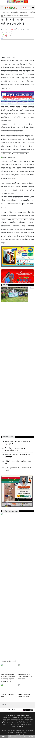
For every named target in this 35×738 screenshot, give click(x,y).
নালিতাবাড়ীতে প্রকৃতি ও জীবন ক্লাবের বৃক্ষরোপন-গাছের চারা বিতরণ (13, 430)
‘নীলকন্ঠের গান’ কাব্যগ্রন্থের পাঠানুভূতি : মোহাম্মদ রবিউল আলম (16, 449)
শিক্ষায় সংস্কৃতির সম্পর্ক (9, 661)
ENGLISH (5, 12)
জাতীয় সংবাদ (8, 16)
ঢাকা (13, 16)
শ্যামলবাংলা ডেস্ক (6, 29)
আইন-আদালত (23, 12)
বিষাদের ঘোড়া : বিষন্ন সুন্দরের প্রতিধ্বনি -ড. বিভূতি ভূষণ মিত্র (17, 443)
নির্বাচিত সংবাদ (19, 16)
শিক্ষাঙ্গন (26, 16)
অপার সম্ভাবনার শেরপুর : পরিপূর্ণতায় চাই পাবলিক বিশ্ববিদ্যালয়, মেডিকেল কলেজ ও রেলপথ (8, 677)
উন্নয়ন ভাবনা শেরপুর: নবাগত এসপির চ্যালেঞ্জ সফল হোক (25, 676)
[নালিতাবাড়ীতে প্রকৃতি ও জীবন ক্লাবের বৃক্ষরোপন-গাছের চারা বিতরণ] (14, 294)
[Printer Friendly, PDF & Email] (17, 35)
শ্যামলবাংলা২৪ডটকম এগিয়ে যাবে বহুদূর (24, 695)
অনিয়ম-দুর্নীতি (14, 12)
